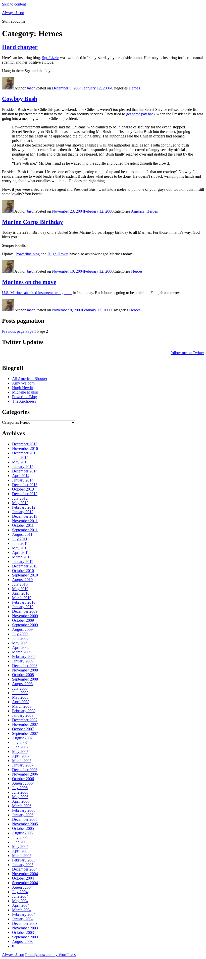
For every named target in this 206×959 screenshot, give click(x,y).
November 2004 (25, 874)
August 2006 (22, 783)
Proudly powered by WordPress (50, 954)
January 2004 (22, 919)
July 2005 (20, 837)
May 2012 (20, 503)
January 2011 (22, 561)
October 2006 (23, 779)
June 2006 (20, 792)
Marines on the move (29, 282)
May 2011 (20, 548)
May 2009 (20, 643)
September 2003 (25, 937)
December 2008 (24, 665)
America (137, 211)
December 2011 (24, 516)
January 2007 (22, 765)
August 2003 (22, 941)
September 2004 (25, 883)
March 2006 (21, 806)
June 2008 (20, 693)
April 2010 (20, 593)
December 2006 (24, 770)
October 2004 (23, 878)
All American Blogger (29, 378)
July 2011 (19, 539)
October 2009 (23, 620)
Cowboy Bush (19, 98)
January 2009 (22, 661)
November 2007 (25, 724)
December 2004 (24, 869)
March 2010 (21, 598)
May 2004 (20, 901)
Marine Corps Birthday (32, 222)
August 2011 (22, 534)
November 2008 (25, 670)
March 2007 (21, 760)
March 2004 (21, 910)
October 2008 (23, 675)
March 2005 (21, 855)
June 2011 (20, 543)
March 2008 (21, 706)
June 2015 (20, 457)
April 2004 (20, 905)
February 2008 (23, 711)
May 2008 (20, 697)
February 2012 (23, 507)
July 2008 (20, 688)
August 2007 (22, 738)
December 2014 (24, 471)
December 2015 (24, 453)
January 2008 (22, 715)
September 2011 (25, 530)
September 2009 (25, 625)
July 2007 (20, 742)
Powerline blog (28, 254)
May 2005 (20, 846)
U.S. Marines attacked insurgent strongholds (37, 293)
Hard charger (20, 47)
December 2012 (24, 494)
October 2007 (23, 729)
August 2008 (22, 684)
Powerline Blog (24, 397)
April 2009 (20, 647)
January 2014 (22, 480)
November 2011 (25, 521)
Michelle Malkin (25, 392)
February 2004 (23, 914)
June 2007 (20, 747)
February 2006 (23, 810)
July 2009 (20, 634)
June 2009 (20, 638)
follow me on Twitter (187, 353)
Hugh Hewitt (57, 254)
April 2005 (20, 851)
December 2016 (24, 444)
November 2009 (25, 616)
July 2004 (20, 892)
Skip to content (14, 4)
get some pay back (141, 114)
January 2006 (22, 815)
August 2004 (22, 887)
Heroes (134, 88)
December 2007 (24, 720)
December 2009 (24, 611)
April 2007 (20, 756)
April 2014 (20, 475)
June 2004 (20, 896)
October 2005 (23, 828)
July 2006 (20, 788)
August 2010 (22, 580)
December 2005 (24, 819)
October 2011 (23, 525)
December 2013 (24, 485)
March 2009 (21, 652)
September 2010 (25, 575)
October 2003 (23, 932)
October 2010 (23, 570)
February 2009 (23, 656)
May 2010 (20, 589)
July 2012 (20, 498)
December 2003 (24, 923)
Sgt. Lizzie (50, 58)
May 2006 (20, 797)
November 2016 (25, 448)
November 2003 (25, 928)
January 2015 (22, 466)
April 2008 (20, 702)
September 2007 (25, 733)
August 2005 (22, 833)
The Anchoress (24, 401)
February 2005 (23, 860)
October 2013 (23, 489)
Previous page (13, 331)
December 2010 (24, 566)
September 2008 (25, 679)
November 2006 (25, 774)
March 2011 (21, 557)
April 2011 (20, 552)
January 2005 (22, 864)
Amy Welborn (23, 383)
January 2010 (22, 607)
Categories (10, 422)
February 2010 (23, 602)
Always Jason (13, 13)
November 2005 (25, 824)
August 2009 (22, 629)
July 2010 (20, 584)
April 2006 (20, 801)
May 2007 (20, 751)
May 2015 (20, 462)
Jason (31, 88)
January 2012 (22, 512)
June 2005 (20, 842)
